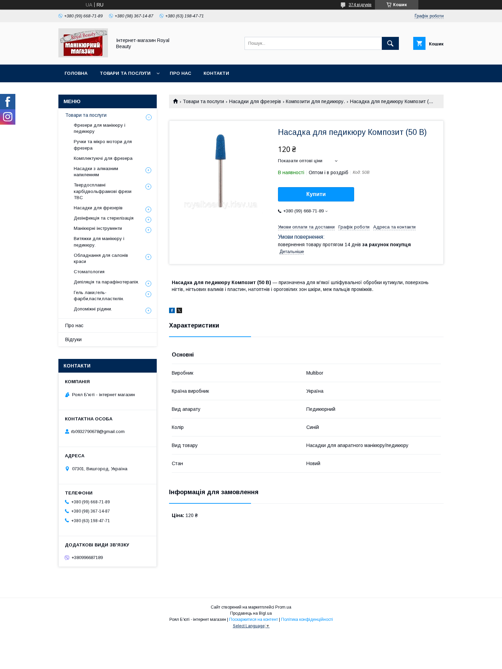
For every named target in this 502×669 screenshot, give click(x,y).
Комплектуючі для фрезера (103, 158)
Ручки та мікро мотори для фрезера (103, 144)
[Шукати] (390, 43)
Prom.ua (283, 607)
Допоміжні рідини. (93, 308)
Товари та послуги (125, 73)
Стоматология (89, 271)
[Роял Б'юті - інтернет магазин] (83, 55)
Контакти (216, 73)
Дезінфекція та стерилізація (104, 218)
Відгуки (73, 339)
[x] (179, 311)
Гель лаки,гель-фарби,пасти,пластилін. (99, 295)
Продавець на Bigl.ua (251, 613)
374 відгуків (360, 4)
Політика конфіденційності (307, 619)
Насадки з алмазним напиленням (96, 171)
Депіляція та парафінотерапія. (106, 281)
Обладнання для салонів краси (101, 258)
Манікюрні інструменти (98, 228)
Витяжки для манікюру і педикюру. (99, 241)
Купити (316, 194)
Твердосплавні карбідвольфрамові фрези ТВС (102, 191)
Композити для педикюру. (315, 101)
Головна (76, 73)
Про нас (180, 73)
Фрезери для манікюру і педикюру (99, 128)
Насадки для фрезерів (255, 101)
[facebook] (172, 311)
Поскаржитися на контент (253, 619)
